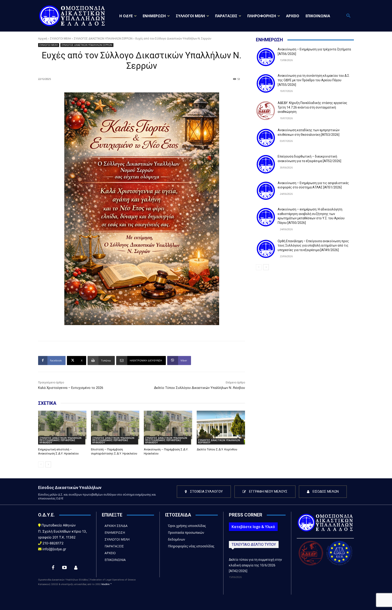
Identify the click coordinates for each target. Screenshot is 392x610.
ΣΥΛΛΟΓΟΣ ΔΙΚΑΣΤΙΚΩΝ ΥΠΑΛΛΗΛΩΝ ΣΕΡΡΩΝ (103, 38)
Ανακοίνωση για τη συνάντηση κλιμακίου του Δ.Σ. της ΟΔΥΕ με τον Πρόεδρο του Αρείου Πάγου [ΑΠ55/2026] (314, 80)
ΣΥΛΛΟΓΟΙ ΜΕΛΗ (60, 38)
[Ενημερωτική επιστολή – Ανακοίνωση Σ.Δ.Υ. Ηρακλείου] (62, 428)
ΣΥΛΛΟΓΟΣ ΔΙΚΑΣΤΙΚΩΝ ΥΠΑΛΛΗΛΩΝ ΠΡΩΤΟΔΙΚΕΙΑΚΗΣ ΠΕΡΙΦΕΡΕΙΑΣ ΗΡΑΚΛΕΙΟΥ (60, 440)
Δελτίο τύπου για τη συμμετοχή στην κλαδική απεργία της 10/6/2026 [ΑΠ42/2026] (255, 565)
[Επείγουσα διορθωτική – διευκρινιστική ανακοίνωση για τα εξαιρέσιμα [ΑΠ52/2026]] (265, 164)
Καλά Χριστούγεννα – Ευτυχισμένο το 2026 (70, 388)
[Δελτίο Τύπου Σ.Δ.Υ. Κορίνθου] (221, 428)
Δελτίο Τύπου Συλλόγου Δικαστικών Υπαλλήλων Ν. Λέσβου (199, 388)
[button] (348, 15)
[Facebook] (53, 567)
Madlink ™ (106, 584)
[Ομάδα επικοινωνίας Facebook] (75, 567)
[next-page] (48, 464)
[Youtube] (64, 567)
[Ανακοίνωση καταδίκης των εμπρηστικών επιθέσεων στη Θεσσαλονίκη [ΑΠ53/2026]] (265, 138)
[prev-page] (41, 464)
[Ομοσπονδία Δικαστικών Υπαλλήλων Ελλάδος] (72, 16)
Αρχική (42, 38)
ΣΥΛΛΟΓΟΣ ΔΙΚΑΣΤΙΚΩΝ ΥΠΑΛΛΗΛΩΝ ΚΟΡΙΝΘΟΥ (219, 441)
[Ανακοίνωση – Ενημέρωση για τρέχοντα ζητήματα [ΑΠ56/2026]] (265, 57)
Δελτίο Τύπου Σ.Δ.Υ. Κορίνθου (217, 449)
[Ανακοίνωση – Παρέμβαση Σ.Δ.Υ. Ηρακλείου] (168, 428)
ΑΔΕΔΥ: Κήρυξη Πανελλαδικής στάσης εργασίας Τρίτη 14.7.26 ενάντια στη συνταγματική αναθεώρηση (312, 107)
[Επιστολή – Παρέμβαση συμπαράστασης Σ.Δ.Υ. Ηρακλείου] (115, 428)
